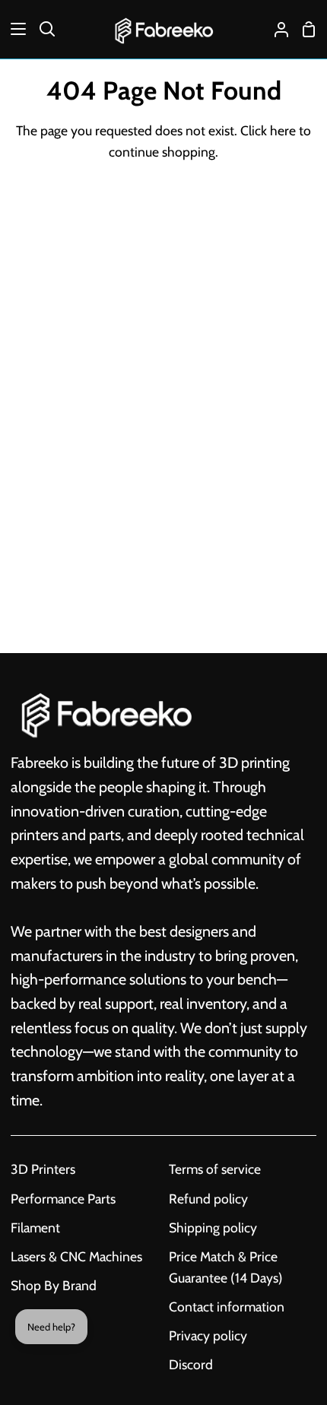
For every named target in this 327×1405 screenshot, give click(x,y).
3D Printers (43, 1169)
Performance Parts (63, 1199)
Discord (191, 1364)
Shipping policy (213, 1227)
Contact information (226, 1307)
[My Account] (275, 29)
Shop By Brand (54, 1285)
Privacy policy (208, 1335)
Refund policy (208, 1199)
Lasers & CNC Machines (76, 1256)
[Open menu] (13, 29)
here (283, 130)
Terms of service (215, 1169)
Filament (35, 1227)
